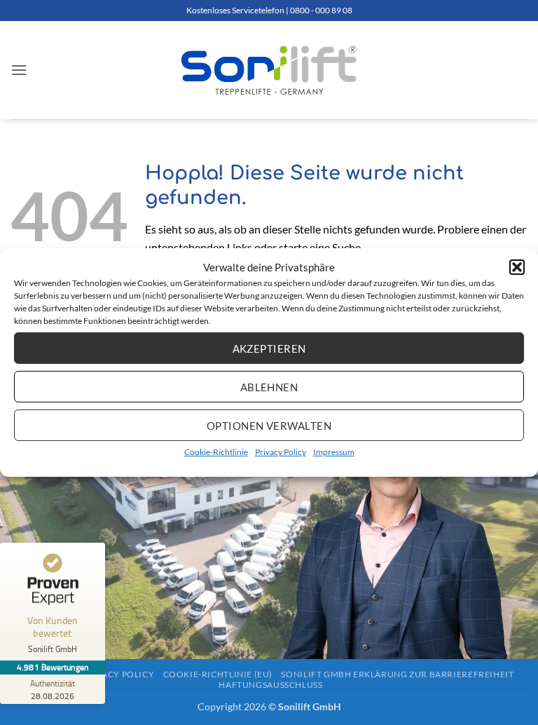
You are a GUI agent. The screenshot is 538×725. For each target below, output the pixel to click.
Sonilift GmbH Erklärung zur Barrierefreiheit (397, 674)
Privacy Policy (280, 452)
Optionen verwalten (269, 425)
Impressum (333, 452)
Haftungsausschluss (270, 684)
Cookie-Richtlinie (216, 452)
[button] (517, 267)
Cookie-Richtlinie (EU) (218, 674)
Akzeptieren (269, 347)
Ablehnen (269, 386)
